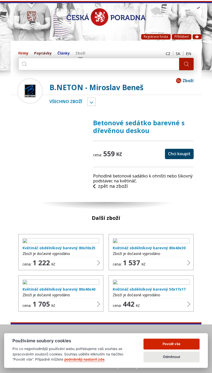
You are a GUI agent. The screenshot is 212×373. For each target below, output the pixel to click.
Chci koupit (179, 154)
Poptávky (43, 53)
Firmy (23, 53)
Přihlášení (182, 36)
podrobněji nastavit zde (84, 359)
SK (178, 53)
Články (63, 53)
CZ (168, 53)
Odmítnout (171, 357)
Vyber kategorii (91, 102)
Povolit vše (171, 344)
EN (188, 53)
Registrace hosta (156, 36)
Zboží (80, 53)
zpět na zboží (113, 186)
